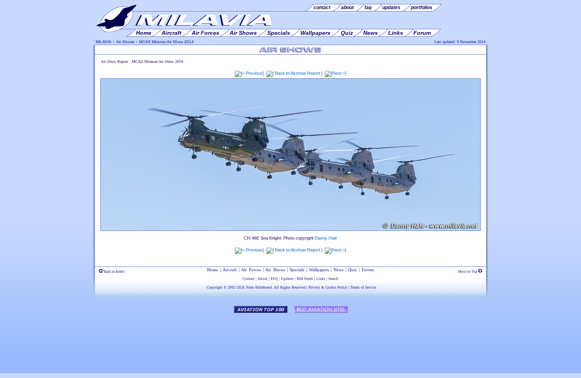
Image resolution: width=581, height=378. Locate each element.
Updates (287, 279)
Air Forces (251, 269)
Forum (368, 269)
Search (333, 279)
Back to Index (113, 272)
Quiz (352, 269)
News (338, 269)
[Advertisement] (290, 339)
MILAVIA (103, 42)
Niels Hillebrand (259, 287)
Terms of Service (363, 287)
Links (320, 279)
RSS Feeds (305, 279)
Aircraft (230, 269)
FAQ (274, 279)
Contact (249, 279)
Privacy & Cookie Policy (328, 287)
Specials (297, 269)
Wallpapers (319, 269)
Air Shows (125, 42)
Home (212, 269)
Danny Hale (326, 238)
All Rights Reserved (290, 287)
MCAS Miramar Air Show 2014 (166, 42)
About (263, 279)
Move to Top (468, 272)
